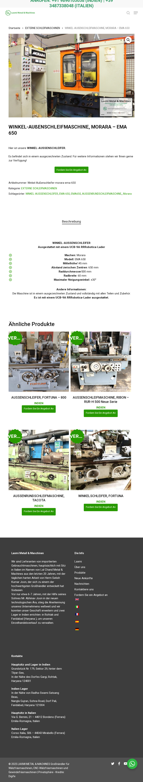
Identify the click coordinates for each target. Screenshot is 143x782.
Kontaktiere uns (84, 589)
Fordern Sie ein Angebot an (71, 169)
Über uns (79, 567)
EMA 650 (64, 193)
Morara (127, 193)
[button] (136, 13)
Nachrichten (81, 583)
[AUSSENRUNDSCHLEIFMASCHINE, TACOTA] (39, 460)
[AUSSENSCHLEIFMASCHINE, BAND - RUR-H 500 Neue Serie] (101, 362)
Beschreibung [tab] (71, 221)
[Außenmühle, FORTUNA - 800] (39, 362)
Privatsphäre (45, 772)
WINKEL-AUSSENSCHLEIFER (42, 193)
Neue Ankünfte (83, 578)
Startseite (14, 28)
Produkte (79, 572)
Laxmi (78, 561)
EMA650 (76, 193)
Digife (12, 776)
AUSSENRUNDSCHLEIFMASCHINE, (102, 193)
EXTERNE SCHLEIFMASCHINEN (42, 28)
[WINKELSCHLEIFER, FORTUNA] (101, 460)
